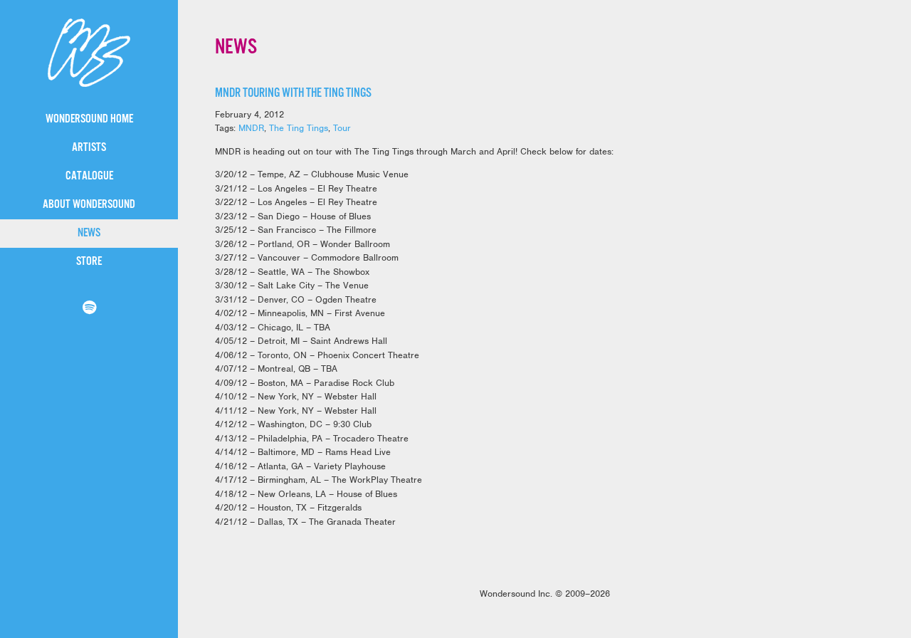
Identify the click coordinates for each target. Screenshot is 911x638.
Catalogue (89, 176)
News (89, 233)
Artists (89, 147)
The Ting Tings (298, 128)
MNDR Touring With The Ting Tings (293, 93)
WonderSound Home (89, 119)
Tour (342, 128)
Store (89, 261)
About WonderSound (89, 204)
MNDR (251, 128)
